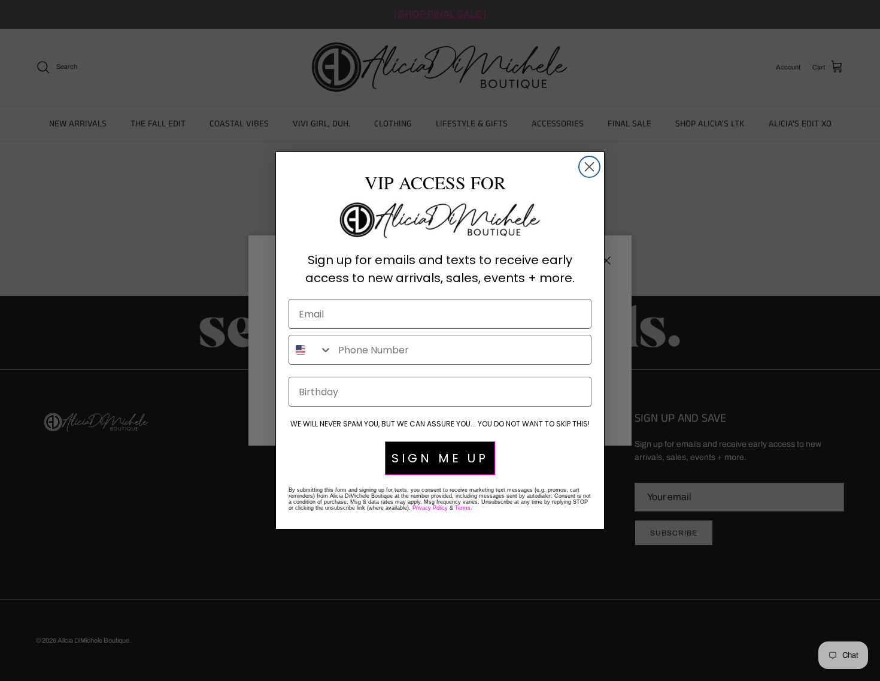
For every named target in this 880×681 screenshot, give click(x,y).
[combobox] (310, 349)
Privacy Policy (430, 508)
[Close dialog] (589, 166)
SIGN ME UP (440, 458)
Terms (463, 508)
